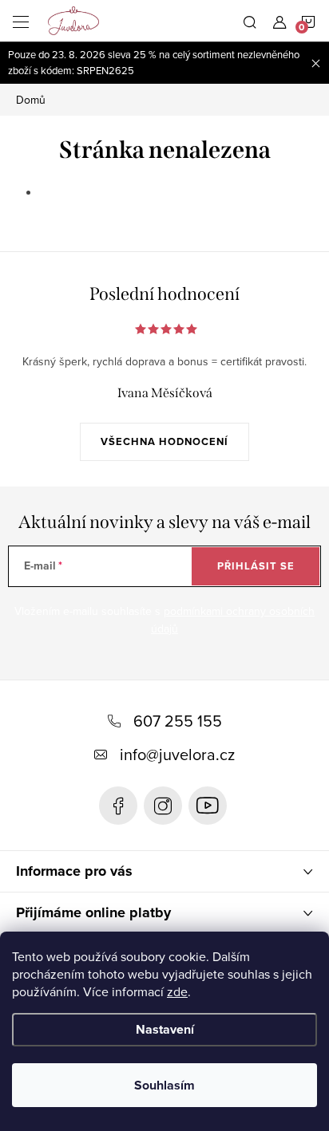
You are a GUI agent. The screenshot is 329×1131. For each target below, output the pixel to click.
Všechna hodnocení (164, 441)
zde (177, 991)
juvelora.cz (163, 805)
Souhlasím (164, 1085)
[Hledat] (250, 20)
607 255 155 (177, 720)
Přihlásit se (256, 565)
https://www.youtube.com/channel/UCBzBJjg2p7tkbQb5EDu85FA (207, 805)
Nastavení (165, 1029)
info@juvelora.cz (177, 754)
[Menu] (21, 20)
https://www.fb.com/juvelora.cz (118, 805)
